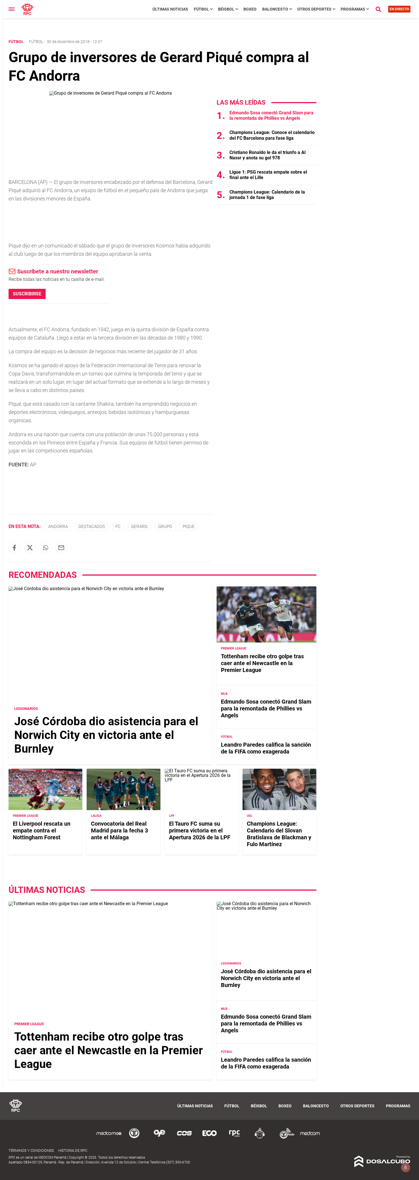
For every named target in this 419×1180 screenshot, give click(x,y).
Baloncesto (275, 9)
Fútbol (201, 9)
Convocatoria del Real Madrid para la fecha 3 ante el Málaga (119, 830)
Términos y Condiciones (31, 1150)
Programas (353, 9)
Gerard (139, 526)
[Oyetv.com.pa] (159, 1137)
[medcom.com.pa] (309, 1137)
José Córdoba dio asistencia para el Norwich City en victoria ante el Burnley (106, 735)
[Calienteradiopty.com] (259, 1137)
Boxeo (250, 9)
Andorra (58, 526)
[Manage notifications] (405, 1167)
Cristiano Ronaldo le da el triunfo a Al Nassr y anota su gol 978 (267, 155)
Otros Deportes (314, 9)
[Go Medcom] (109, 1137)
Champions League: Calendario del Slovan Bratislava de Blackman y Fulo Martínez (279, 834)
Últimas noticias (170, 9)
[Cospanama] (184, 1137)
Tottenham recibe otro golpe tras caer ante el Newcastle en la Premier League (262, 663)
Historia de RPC (72, 1150)
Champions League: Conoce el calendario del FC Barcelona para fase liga (272, 135)
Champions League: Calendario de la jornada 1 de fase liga (267, 194)
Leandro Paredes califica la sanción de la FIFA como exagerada (266, 748)
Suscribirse (27, 293)
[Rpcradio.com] (234, 1137)
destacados (91, 526)
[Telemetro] (134, 1137)
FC (118, 526)
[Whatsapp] (45, 548)
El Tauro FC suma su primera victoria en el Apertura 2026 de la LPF (199, 830)
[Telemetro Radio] (284, 1137)
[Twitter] (30, 548)
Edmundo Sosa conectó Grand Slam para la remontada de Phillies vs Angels (271, 115)
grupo (165, 526)
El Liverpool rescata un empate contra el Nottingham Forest (41, 830)
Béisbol (226, 9)
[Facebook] (14, 548)
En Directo (399, 9)
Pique (189, 526)
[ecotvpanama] (209, 1137)
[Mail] (61, 548)
